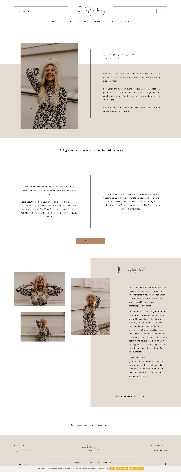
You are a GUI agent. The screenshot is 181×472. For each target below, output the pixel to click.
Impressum (75, 463)
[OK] (178, 469)
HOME (55, 22)
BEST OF (82, 22)
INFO (110, 22)
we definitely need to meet (130, 396)
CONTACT (124, 22)
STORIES (97, 22)
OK (112, 469)
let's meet (90, 241)
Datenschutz (104, 463)
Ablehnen (122, 469)
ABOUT (67, 22)
